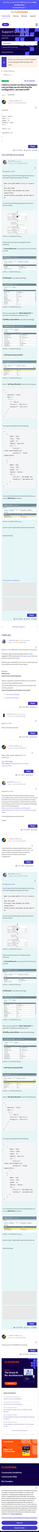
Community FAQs (9, 1476)
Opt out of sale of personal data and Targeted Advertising (19, 1518)
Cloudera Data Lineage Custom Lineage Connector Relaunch (17, 1410)
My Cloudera (7, 1481)
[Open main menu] (36, 24)
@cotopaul (27, 656)
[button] (36, 107)
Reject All (19, 1523)
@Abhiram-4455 (10, 171)
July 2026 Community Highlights (12, 1399)
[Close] (36, 1488)
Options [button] (6, 75)
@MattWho (20, 656)
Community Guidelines (13, 694)
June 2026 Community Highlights (12, 1404)
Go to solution (29, 81)
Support (33, 16)
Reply (32, 146)
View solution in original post (11, 580)
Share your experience (16, 59)
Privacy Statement (16, 1514)
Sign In (5, 24)
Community (5, 16)
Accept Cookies (19, 1528)
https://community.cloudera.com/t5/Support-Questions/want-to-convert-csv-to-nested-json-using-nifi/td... (19, 810)
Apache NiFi (11, 94)
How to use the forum (12, 698)
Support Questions (8, 71)
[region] (19, 1508)
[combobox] (19, 47)
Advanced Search (7, 52)
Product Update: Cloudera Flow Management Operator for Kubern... (19, 1418)
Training (16, 16)
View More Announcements (19, 1430)
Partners (24, 16)
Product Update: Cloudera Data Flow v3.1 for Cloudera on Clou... (18, 1425)
